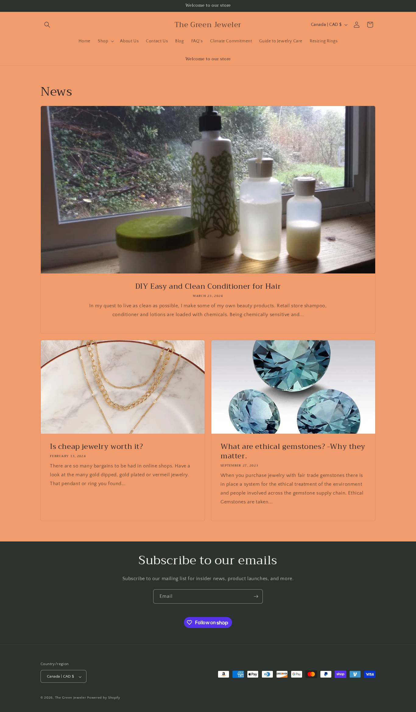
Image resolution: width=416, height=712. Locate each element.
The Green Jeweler (70, 698)
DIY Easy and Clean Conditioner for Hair (208, 286)
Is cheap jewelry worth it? (96, 446)
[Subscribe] (256, 596)
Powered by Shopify (103, 698)
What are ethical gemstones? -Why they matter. (292, 451)
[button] (47, 24)
